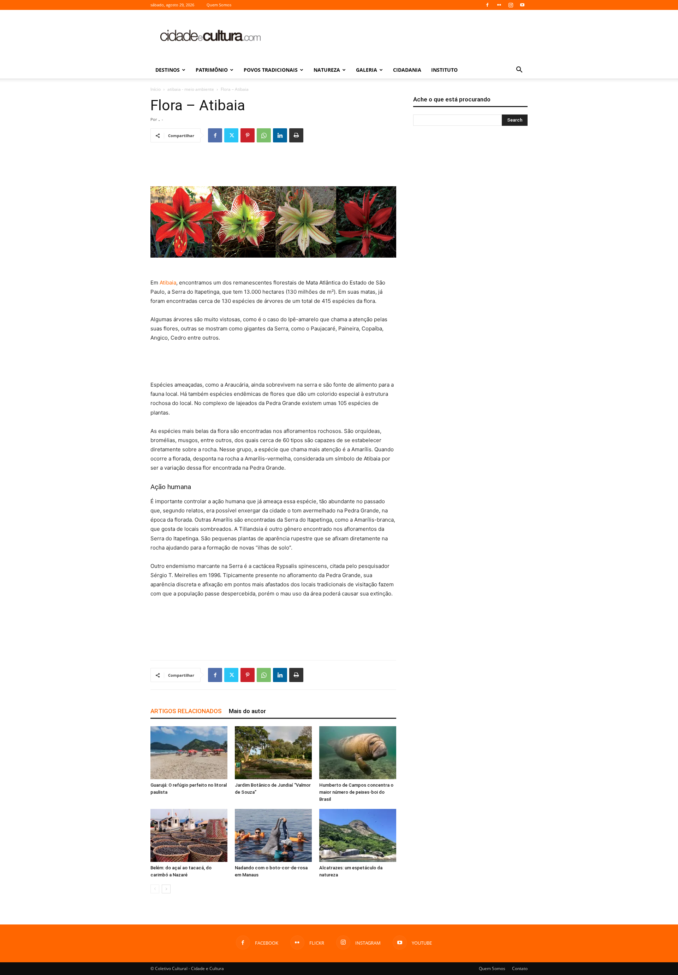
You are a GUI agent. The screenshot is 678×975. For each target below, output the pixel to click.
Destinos (167, 69)
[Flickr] (499, 5)
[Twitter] (231, 135)
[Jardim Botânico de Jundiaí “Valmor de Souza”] (273, 752)
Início (155, 89)
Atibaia (168, 282)
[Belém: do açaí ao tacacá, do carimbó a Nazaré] (188, 835)
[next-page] (166, 889)
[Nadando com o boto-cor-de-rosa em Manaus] (273, 835)
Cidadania (407, 69)
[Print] (296, 135)
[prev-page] (154, 889)
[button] (519, 70)
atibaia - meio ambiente (190, 89)
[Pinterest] (247, 135)
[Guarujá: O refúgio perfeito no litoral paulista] (188, 752)
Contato (520, 968)
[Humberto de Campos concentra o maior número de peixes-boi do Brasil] (357, 752)
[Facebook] (487, 5)
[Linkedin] (280, 135)
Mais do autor (247, 711)
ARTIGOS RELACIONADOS (186, 711)
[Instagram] (510, 5)
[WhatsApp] (264, 135)
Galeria (366, 69)
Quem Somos (219, 4)
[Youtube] (522, 5)
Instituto (444, 69)
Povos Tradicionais (271, 69)
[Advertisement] (399, 36)
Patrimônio (212, 69)
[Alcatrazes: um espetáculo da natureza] (357, 835)
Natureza (327, 69)
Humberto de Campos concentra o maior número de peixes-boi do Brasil (356, 792)
